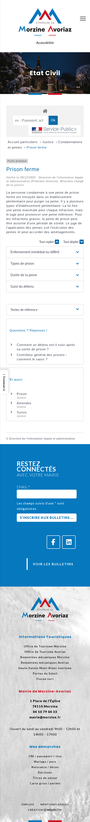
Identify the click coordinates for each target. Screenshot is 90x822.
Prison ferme (37, 147)
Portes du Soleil (45, 673)
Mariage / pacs (45, 761)
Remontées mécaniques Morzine (45, 657)
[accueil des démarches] (45, 111)
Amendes (24, 403)
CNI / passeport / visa (45, 756)
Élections (45, 772)
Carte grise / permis (45, 783)
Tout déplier (71, 242)
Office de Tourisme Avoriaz (45, 651)
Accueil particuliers (23, 142)
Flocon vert (45, 679)
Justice (48, 142)
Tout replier (47, 242)
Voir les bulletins (53, 564)
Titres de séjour (45, 778)
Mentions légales (54, 804)
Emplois (28, 804)
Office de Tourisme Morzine (45, 646)
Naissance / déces (45, 767)
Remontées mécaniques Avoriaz (45, 662)
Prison (22, 394)
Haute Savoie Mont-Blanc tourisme (45, 668)
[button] (45, 252)
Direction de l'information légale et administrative (42, 438)
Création (35, 809)
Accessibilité (45, 42)
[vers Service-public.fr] (54, 130)
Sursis (22, 412)
